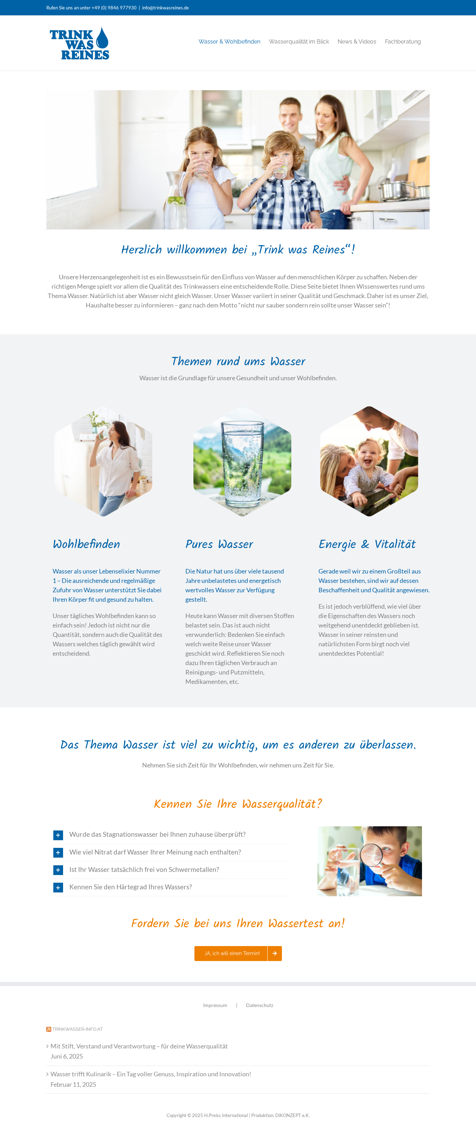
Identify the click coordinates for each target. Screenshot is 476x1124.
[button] (171, 834)
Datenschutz (259, 1005)
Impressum (215, 1005)
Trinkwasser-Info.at (77, 1029)
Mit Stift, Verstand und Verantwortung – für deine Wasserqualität (139, 1046)
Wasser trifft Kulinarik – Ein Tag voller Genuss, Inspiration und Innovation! (151, 1074)
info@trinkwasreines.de (165, 7)
